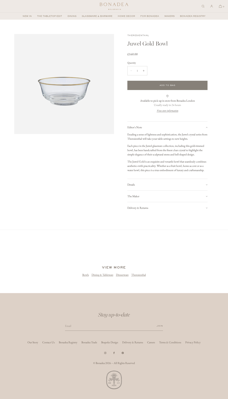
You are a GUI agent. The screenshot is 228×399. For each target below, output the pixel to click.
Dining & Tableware (102, 275)
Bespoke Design (109, 342)
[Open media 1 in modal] (64, 84)
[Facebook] (114, 353)
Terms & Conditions (170, 342)
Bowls (85, 275)
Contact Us (48, 342)
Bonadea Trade (89, 342)
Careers (151, 342)
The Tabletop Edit (49, 16)
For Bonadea (149, 16)
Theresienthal (138, 35)
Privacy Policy (193, 342)
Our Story (32, 342)
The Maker (133, 196)
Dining (72, 16)
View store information (167, 110)
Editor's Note (134, 127)
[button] (203, 6)
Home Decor (126, 16)
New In (27, 16)
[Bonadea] (114, 6)
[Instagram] (105, 353)
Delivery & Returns (137, 208)
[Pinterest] (123, 353)
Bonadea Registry (192, 16)
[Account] (212, 6)
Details (131, 184)
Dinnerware (122, 275)
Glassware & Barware (97, 16)
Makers (169, 16)
